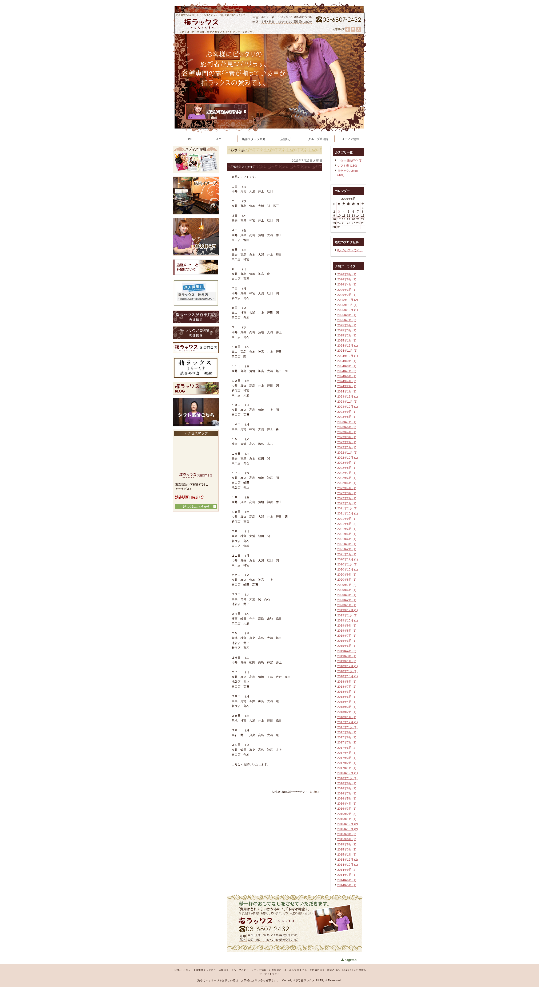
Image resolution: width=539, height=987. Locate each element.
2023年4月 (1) (346, 432)
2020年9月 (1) (346, 574)
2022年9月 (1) (346, 462)
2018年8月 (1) (346, 681)
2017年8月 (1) (346, 737)
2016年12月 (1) (347, 773)
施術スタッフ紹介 (206, 970)
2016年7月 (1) (346, 793)
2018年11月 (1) (347, 671)
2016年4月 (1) (346, 803)
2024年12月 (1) (347, 345)
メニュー (188, 970)
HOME (177, 970)
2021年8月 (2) (346, 523)
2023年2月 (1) (346, 442)
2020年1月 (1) (346, 605)
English (346, 970)
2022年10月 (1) (347, 457)
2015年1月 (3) (346, 854)
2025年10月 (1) (347, 310)
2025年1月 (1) (346, 340)
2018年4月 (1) (346, 701)
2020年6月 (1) (346, 590)
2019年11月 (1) (347, 615)
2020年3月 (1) (346, 595)
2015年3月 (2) (346, 849)
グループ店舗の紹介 (313, 970)
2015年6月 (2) (346, 839)
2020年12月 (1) (347, 559)
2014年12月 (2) (347, 859)
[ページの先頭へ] (353, 960)
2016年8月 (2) (346, 788)
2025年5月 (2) (346, 325)
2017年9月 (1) (346, 732)
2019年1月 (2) (346, 661)
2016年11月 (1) (347, 778)
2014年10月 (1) (347, 864)
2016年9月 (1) (346, 783)
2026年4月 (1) (346, 284)
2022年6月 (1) (346, 477)
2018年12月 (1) (347, 666)
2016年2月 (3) (346, 814)
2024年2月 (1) (346, 386)
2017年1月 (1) (346, 768)
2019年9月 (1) (346, 625)
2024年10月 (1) (347, 356)
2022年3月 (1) (346, 493)
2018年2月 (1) (346, 712)
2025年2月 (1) (346, 335)
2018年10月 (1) (347, 676)
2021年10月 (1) (347, 513)
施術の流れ (333, 970)
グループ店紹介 (240, 970)
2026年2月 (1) (346, 294)
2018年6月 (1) (346, 691)
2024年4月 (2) (346, 381)
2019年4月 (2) (346, 651)
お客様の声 (275, 970)
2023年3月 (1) (346, 437)
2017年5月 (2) (346, 747)
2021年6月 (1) (346, 528)
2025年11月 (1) (347, 305)
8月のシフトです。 (350, 250)
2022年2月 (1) (346, 498)
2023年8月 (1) (346, 416)
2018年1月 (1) (346, 717)
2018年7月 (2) (346, 686)
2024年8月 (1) (346, 366)
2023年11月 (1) (347, 401)
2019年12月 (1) (347, 610)
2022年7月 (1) (346, 472)
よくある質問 (291, 970)
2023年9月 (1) (346, 411)
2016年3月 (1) (346, 808)
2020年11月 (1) (347, 564)
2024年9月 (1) (346, 361)
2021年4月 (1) (346, 539)
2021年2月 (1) (346, 549)
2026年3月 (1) (346, 289)
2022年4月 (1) (346, 488)
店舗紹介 (224, 970)
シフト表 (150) (347, 165)
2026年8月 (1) (346, 274)
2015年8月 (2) (346, 834)
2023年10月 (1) (347, 406)
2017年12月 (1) (347, 722)
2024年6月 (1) (346, 376)
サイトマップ (272, 973)
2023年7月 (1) (346, 422)
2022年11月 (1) (347, 452)
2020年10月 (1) (347, 569)
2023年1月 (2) (346, 447)
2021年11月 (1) (347, 508)
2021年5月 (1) (346, 534)
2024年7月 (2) (346, 371)
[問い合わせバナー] (295, 951)
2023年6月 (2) (346, 427)
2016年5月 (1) (346, 798)
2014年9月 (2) (346, 869)
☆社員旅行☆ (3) (350, 160)
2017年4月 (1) (346, 752)
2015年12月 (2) (347, 824)
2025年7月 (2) (346, 320)
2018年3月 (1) (346, 706)
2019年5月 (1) (346, 645)
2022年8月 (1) (346, 467)
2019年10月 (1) (347, 620)
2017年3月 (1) (346, 757)
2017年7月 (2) (346, 742)
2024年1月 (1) (346, 391)
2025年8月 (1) (346, 315)
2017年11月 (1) (347, 727)
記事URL (316, 792)
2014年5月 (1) (346, 885)
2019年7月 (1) (346, 635)
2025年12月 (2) (347, 299)
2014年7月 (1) (346, 874)
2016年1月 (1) (346, 819)
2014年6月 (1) (346, 880)
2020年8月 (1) (346, 579)
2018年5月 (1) (346, 696)
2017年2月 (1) (346, 763)
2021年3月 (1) (346, 544)
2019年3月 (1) (346, 656)
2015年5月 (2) (346, 844)
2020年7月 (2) (346, 585)
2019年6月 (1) (346, 640)
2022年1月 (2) (346, 503)
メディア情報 (259, 970)
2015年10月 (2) (347, 829)
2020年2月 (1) (346, 600)
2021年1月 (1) (346, 554)
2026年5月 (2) (346, 279)
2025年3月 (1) (346, 330)
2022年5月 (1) (346, 483)
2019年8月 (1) (346, 630)
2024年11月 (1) (347, 350)
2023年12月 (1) (347, 396)
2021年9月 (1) (346, 518)
